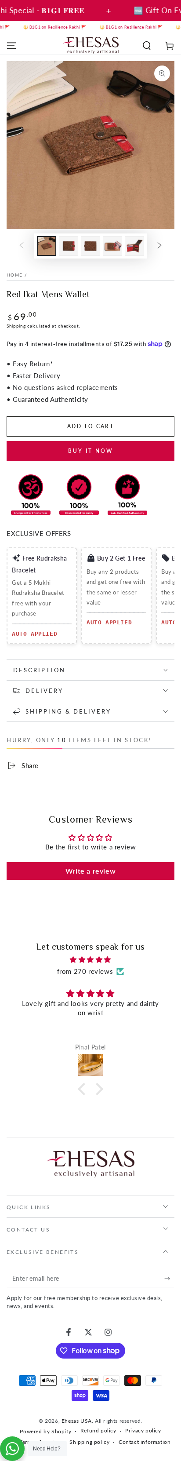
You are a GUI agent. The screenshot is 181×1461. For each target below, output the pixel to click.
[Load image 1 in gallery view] (46, 246)
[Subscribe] (169, 1278)
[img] (90, 959)
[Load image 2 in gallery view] (68, 246)
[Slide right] (159, 246)
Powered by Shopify (45, 1431)
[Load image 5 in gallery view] (134, 246)
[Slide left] (21, 246)
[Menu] (11, 45)
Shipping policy (89, 1442)
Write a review (90, 871)
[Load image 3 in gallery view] (90, 246)
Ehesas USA (77, 1420)
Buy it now (90, 451)
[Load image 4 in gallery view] (112, 246)
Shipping (16, 325)
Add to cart (90, 426)
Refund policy (98, 1430)
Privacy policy (143, 1430)
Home (14, 274)
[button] (146, 45)
